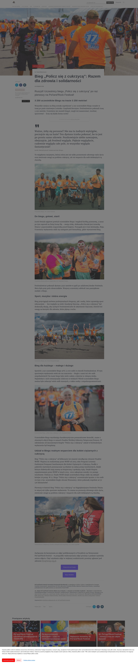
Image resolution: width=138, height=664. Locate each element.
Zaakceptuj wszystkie (8, 660)
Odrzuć (19, 660)
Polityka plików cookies (29, 660)
